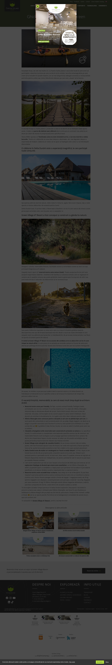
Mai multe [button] (72, 662)
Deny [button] (107, 662)
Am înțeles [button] (100, 662)
